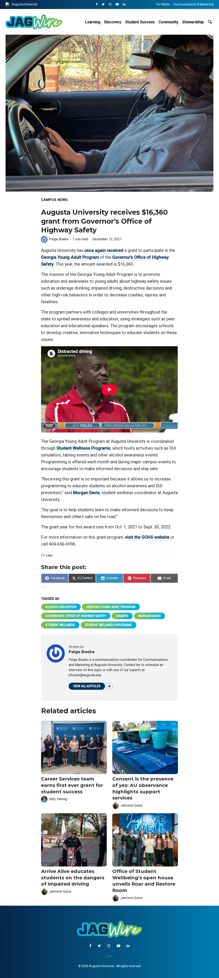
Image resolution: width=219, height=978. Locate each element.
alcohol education (61, 607)
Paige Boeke (58, 239)
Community (168, 22)
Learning (92, 22)
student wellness (60, 625)
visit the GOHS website (147, 537)
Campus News (54, 200)
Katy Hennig (58, 799)
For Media (163, 4)
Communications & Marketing (193, 4)
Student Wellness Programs (83, 448)
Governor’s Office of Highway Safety (76, 616)
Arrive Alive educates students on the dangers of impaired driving (72, 877)
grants (122, 616)
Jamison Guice (131, 805)
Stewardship (193, 22)
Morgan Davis (86, 492)
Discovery (112, 22)
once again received (103, 250)
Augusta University (24, 4)
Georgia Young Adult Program (70, 257)
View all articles (87, 686)
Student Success (140, 22)
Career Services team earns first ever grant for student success (72, 785)
